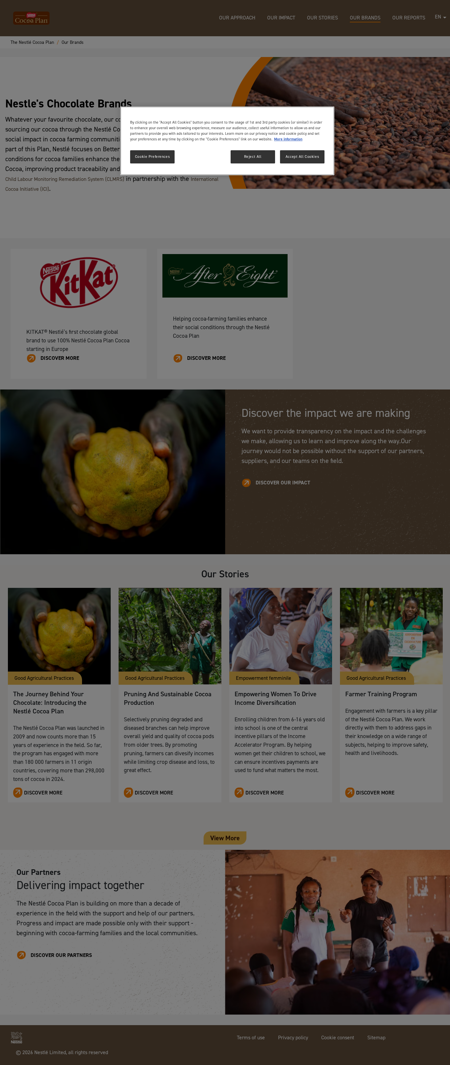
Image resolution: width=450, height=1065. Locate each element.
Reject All (253, 156)
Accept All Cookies (302, 156)
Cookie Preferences (152, 156)
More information (288, 139)
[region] (227, 140)
